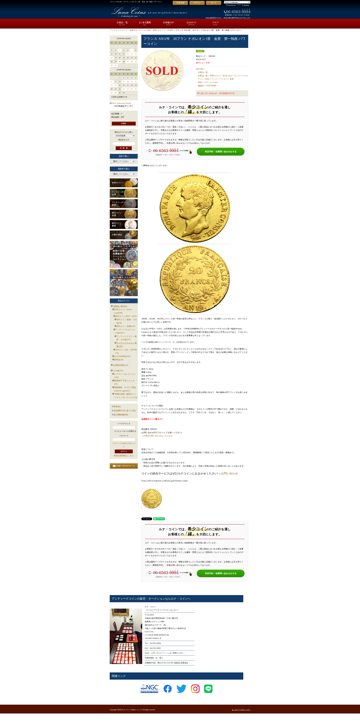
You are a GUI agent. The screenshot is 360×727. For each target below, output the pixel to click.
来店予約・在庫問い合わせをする (221, 151)
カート (213, 3)
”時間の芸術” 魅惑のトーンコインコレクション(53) (125, 395)
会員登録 (180, 3)
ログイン (197, 3)
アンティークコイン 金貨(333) (126, 344)
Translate (245, 5)
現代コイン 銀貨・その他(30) (126, 321)
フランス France (211, 82)
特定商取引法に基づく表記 (124, 411)
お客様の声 (168, 24)
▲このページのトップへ (241, 710)
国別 (200, 82)
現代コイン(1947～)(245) (126, 316)
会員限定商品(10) (120, 365)
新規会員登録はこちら (124, 456)
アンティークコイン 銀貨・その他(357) (126, 338)
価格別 (201, 86)
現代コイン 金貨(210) (125, 326)
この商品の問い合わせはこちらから (157, 436)
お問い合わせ (229, 473)
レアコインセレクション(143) (125, 375)
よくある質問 (145, 24)
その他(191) (118, 371)
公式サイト (191, 24)
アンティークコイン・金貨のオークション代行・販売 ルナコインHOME (141, 30)
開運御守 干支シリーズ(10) (124, 382)
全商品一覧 (121, 24)
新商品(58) (118, 360)
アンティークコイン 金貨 (222, 79)
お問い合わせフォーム (160, 653)
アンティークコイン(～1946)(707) (125, 331)
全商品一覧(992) (120, 306)
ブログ (215, 24)
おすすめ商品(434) (122, 356)
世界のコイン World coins (221, 76)
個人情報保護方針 (120, 415)
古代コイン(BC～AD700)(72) (126, 351)
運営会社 (117, 406)
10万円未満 (211, 86)
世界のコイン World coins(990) (122, 311)
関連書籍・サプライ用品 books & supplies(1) (125, 389)
